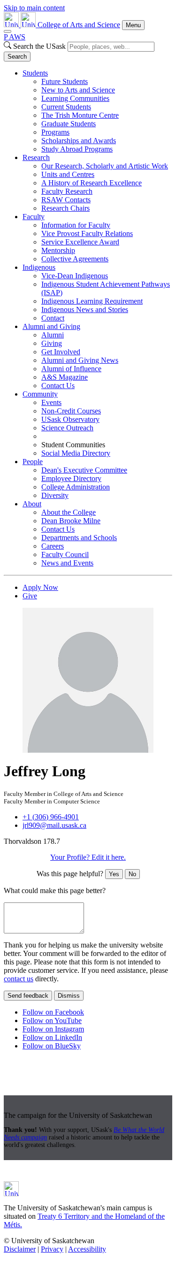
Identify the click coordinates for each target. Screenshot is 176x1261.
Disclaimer (20, 1249)
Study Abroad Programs (77, 149)
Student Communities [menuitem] (73, 445)
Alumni (52, 335)
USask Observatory (70, 419)
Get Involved (60, 352)
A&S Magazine (64, 377)
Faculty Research (66, 191)
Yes (114, 874)
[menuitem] (97, 111)
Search (17, 56)
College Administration (75, 487)
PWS (14, 37)
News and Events (67, 563)
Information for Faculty (75, 225)
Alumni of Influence (71, 369)
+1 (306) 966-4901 (51, 817)
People (33, 462)
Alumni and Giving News (79, 360)
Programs (55, 132)
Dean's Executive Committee (84, 470)
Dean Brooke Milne (70, 521)
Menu (133, 25)
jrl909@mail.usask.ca (54, 825)
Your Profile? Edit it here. (88, 857)
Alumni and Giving (51, 326)
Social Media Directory (75, 453)
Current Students (66, 107)
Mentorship (58, 250)
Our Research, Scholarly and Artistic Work (104, 166)
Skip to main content (34, 8)
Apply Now (40, 587)
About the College (68, 512)
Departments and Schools (79, 538)
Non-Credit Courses (71, 411)
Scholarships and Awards (78, 141)
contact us (18, 979)
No (132, 874)
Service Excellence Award (80, 242)
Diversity (55, 495)
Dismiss (69, 995)
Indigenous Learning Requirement (92, 301)
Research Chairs (65, 208)
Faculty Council (65, 554)
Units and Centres (67, 174)
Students (35, 73)
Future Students (64, 81)
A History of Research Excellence (91, 183)
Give (30, 596)
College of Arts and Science (79, 25)
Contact (52, 318)
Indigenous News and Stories (84, 309)
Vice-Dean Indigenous (74, 276)
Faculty (34, 217)
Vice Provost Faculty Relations (87, 233)
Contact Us (58, 386)
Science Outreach (67, 428)
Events (51, 402)
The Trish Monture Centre (80, 115)
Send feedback (28, 995)
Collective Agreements (74, 259)
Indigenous (39, 267)
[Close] (7, 31)
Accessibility (87, 1249)
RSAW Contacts (66, 200)
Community (40, 394)
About (32, 504)
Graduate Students (68, 124)
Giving (51, 343)
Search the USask (39, 46)
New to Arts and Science (78, 90)
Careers (52, 546)
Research (36, 157)
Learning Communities (75, 98)
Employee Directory (71, 478)
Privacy (52, 1249)
